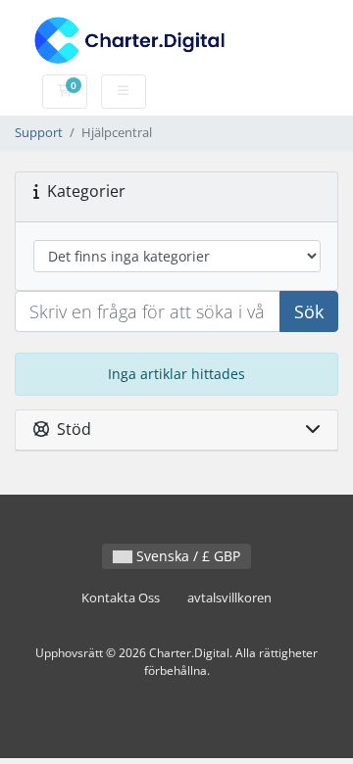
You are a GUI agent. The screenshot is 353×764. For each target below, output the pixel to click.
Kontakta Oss (120, 598)
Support (39, 132)
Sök (309, 311)
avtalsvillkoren (229, 598)
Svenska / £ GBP (186, 556)
